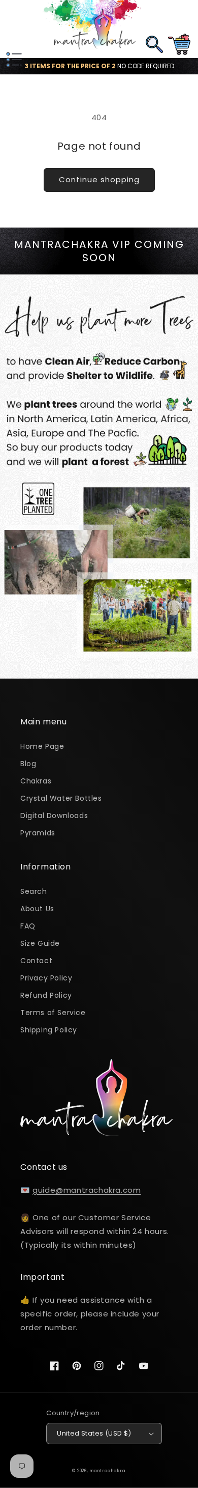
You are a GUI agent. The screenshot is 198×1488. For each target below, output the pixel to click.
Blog (28, 764)
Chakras (35, 781)
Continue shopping (99, 179)
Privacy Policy (46, 978)
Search (33, 891)
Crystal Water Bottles (61, 798)
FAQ (28, 926)
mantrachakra (107, 1471)
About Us (37, 909)
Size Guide (40, 943)
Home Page (42, 746)
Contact (36, 961)
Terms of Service (53, 1012)
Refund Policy (46, 995)
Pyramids (37, 833)
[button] (13, 29)
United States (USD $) (94, 1433)
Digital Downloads (54, 815)
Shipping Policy (48, 1030)
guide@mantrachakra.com (86, 1190)
